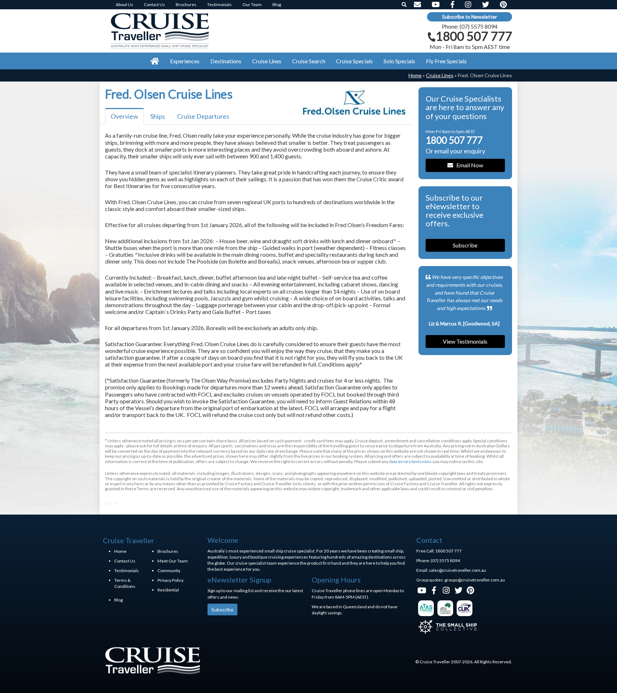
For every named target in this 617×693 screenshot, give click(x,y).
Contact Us (124, 561)
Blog (118, 600)
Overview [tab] (124, 116)
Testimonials (126, 570)
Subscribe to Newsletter (469, 17)
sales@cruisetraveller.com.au (457, 570)
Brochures (167, 551)
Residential (168, 590)
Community (168, 570)
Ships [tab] (157, 116)
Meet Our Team (172, 561)
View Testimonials (465, 341)
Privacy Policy (170, 580)
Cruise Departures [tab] (203, 116)
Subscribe (465, 245)
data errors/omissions (410, 461)
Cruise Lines (439, 75)
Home (415, 75)
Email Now (468, 165)
